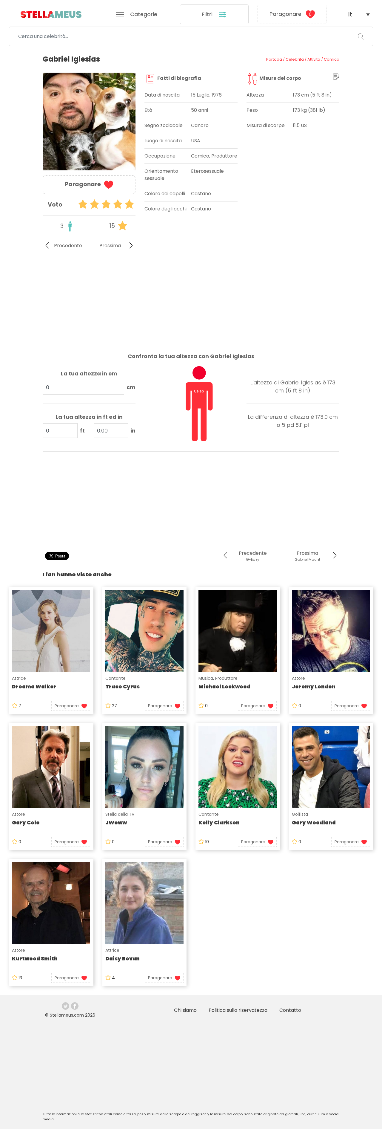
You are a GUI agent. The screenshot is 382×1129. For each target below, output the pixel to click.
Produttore (226, 678)
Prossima (110, 245)
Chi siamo (185, 1010)
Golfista (300, 814)
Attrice (19, 678)
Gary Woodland (314, 822)
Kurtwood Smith (35, 958)
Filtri (208, 14)
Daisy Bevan (122, 958)
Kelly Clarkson (219, 822)
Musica (205, 678)
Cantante (115, 678)
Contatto (290, 1010)
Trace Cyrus (122, 686)
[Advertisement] (89, 298)
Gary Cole (26, 822)
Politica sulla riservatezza (238, 1010)
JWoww (116, 822)
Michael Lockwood (224, 686)
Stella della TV (119, 814)
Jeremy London (313, 686)
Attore (298, 678)
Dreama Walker (34, 686)
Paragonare (290, 14)
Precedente (68, 245)
